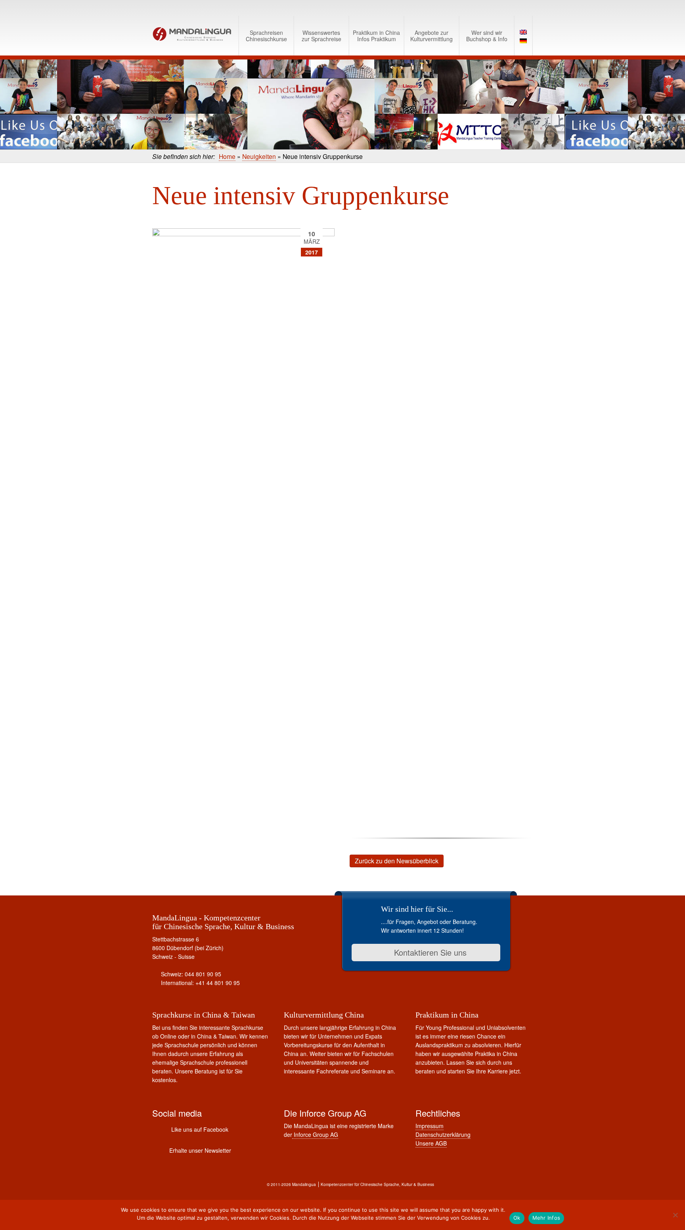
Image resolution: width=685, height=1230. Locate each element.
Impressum (429, 1126)
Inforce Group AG (315, 1134)
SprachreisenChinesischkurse (266, 36)
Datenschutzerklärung (443, 1134)
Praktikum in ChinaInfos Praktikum (376, 36)
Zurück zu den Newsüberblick (396, 860)
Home (227, 156)
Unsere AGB (431, 1143)
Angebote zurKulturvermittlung (431, 36)
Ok (516, 1218)
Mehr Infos (546, 1218)
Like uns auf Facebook (199, 1129)
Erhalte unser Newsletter (200, 1150)
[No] (675, 1215)
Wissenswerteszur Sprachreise (321, 36)
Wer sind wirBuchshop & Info (486, 36)
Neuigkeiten (259, 156)
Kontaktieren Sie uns (429, 952)
